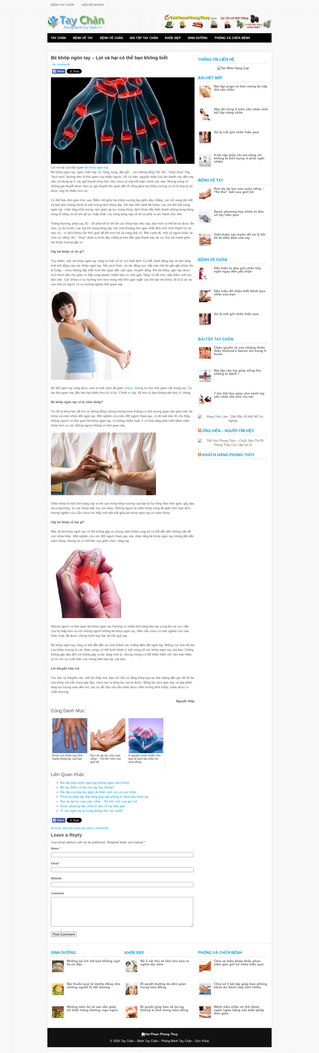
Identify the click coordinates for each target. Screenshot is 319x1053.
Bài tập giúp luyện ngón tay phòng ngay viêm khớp (94, 782)
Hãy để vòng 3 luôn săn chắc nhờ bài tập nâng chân (241, 110)
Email (55, 863)
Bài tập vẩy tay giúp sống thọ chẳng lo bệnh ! (237, 372)
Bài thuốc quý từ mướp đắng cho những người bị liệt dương (93, 985)
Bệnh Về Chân (111, 38)
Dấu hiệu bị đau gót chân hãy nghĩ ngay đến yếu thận (237, 269)
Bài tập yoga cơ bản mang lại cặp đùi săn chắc (240, 87)
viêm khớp (102, 828)
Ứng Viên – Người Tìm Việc (228, 431)
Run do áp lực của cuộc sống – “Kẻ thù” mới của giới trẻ (98, 801)
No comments (61, 64)
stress (128, 388)
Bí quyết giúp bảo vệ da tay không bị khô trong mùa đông (164, 1008)
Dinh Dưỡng (198, 38)
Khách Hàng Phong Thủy (228, 455)
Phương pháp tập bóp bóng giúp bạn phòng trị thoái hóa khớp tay (104, 797)
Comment (57, 893)
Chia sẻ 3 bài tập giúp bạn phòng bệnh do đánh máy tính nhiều (240, 985)
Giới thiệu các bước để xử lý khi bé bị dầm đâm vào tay (240, 236)
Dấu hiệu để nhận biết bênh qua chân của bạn (239, 292)
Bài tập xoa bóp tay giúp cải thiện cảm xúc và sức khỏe (98, 792)
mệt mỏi (68, 828)
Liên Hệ (57, 47)
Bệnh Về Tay (83, 38)
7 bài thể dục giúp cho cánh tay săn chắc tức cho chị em (239, 394)
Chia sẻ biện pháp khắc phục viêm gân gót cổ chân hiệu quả (238, 962)
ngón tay (102, 167)
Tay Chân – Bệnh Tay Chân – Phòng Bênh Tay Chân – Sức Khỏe (165, 1041)
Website (56, 878)
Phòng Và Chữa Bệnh (232, 38)
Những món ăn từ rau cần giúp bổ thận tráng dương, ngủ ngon (92, 1008)
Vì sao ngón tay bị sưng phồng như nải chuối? (91, 811)
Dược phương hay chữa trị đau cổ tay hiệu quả (92, 806)
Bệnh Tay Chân (62, 5)
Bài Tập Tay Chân (144, 38)
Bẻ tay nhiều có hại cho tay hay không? (87, 787)
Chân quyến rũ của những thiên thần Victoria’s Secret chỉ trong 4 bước (240, 351)
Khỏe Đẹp (173, 38)
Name (56, 848)
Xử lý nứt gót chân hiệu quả (236, 132)
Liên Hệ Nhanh (93, 5)
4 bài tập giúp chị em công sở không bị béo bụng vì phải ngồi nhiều (239, 158)
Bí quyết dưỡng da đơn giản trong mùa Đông (163, 985)
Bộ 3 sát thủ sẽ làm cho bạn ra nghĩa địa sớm (164, 962)
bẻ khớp (90, 167)
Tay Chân (58, 38)
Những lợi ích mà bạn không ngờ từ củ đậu (93, 962)
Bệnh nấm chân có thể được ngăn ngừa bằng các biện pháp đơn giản (239, 1010)
